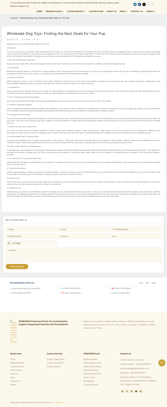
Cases (141, 283)
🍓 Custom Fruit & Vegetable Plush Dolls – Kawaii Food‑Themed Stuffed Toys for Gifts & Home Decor (121, 288)
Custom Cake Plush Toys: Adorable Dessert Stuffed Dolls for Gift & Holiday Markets (27, 288)
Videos (154, 283)
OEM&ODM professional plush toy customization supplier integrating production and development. (43, 323)
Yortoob (13, 18)
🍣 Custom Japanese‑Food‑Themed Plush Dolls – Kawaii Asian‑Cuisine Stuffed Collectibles (72, 293)
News (147, 283)
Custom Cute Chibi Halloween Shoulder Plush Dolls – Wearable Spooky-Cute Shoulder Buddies (121, 293)
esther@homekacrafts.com (137, 368)
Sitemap (59, 402)
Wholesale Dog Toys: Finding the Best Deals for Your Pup (45, 18)
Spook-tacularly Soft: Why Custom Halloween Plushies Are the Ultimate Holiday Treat (22, 293)
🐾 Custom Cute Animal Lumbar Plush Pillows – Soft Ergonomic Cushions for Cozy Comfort (72, 288)
